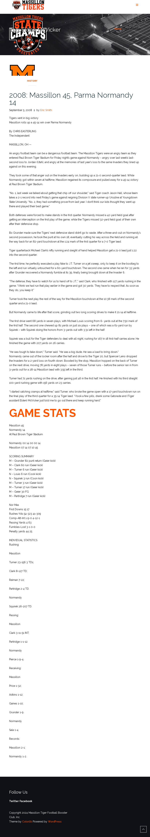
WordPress (54, 821)
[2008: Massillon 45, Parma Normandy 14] (22, 73)
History (32, 81)
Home (118, 28)
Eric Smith (46, 110)
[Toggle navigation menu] (137, 5)
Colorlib (27, 821)
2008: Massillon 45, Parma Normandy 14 (71, 98)
